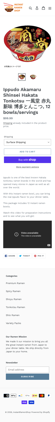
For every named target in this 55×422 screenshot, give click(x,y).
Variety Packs (13, 323)
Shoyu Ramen (14, 299)
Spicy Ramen (13, 291)
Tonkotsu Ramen (15, 307)
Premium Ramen (15, 283)
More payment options (27, 167)
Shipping (7, 123)
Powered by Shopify (40, 412)
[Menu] (50, 8)
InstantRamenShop (22, 412)
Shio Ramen (13, 315)
